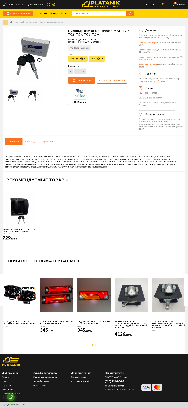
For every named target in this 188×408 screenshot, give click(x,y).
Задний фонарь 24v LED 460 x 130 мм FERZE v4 (56, 323)
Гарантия (6, 385)
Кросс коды (49, 141)
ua (152, 4)
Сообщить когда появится (112, 80)
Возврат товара (40, 385)
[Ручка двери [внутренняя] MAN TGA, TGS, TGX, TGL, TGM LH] (186, 290)
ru (147, 4)
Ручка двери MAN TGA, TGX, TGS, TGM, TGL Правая (19, 230)
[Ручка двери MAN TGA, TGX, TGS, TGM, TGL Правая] (2, 290)
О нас (64, 13)
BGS (116, 330)
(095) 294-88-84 (36, 4)
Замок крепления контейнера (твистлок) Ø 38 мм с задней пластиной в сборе (168, 325)
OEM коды (30, 141)
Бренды (54, 13)
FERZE (5, 326)
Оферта (5, 377)
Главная (43, 13)
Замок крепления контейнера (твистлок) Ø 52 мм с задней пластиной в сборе (131, 325)
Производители (78, 377)
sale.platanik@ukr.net (114, 385)
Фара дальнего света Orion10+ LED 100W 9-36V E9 (19, 323)
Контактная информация (45, 377)
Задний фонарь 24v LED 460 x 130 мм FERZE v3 (94, 323)
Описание (13, 141)
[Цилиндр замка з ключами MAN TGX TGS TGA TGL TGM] (13, 94)
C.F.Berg (92, 39)
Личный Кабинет (41, 381)
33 (5, 22)
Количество (74, 66)
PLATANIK (20, 405)
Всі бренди (80, 102)
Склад (71, 54)
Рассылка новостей (80, 381)
